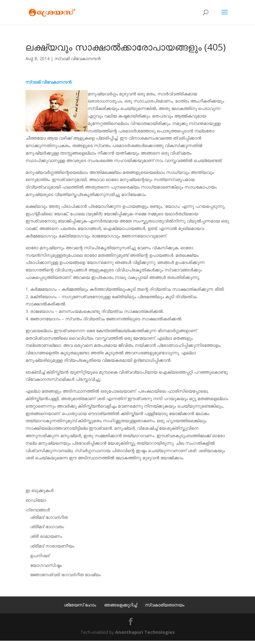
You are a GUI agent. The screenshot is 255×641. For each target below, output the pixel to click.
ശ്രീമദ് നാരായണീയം (52, 546)
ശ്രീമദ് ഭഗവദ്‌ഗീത (49, 517)
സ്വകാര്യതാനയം (164, 605)
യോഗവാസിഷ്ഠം (46, 565)
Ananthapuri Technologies (145, 632)
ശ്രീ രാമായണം (46, 536)
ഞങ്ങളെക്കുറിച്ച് (120, 605)
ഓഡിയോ (36, 500)
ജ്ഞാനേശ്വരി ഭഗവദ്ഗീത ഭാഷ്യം (65, 574)
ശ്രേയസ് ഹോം (80, 605)
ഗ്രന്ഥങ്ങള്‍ (38, 510)
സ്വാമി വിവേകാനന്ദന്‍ (77, 58)
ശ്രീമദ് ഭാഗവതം (47, 526)
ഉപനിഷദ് (39, 555)
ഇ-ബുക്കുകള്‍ (39, 490)
